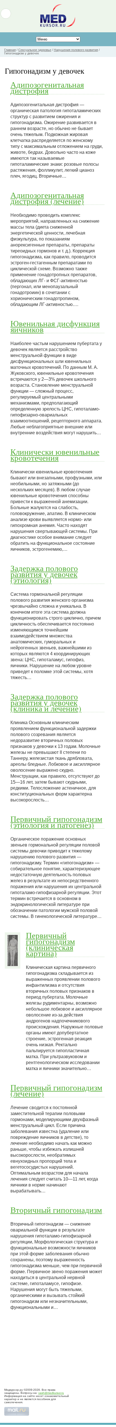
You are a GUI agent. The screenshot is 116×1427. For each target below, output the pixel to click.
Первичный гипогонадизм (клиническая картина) (50, 944)
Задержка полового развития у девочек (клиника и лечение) (45, 702)
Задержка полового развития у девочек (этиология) (44, 574)
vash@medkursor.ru (51, 1392)
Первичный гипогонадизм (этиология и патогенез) (56, 821)
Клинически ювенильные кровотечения (54, 454)
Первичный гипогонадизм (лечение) (56, 1090)
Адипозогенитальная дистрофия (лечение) (47, 198)
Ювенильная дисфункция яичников (55, 326)
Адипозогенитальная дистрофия (47, 87)
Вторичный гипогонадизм (56, 1209)
